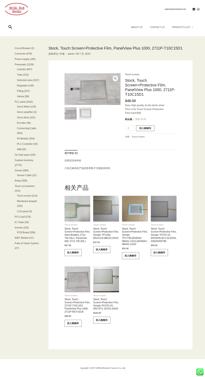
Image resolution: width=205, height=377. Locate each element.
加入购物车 (145, 128)
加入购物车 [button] (73, 252)
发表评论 (53, 54)
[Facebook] (194, 9)
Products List (181, 27)
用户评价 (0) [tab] (71, 153)
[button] (175, 9)
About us (137, 27)
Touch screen (132, 74)
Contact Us (157, 27)
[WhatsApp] (198, 9)
